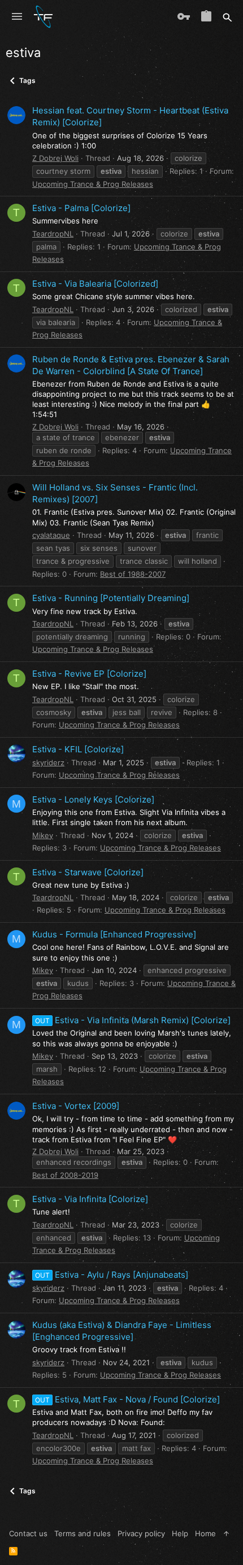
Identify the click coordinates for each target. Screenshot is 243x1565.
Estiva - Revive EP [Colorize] (89, 673)
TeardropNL (52, 233)
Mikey (42, 835)
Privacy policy (141, 1533)
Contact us (28, 1533)
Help (180, 1533)
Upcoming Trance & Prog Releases (92, 183)
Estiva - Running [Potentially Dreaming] (110, 598)
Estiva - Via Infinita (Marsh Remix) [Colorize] (133, 1020)
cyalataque (51, 535)
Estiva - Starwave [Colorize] (88, 872)
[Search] (227, 17)
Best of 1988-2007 (133, 573)
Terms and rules (82, 1533)
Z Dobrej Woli (55, 158)
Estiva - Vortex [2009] (75, 1106)
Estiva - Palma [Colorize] (81, 208)
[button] (17, 17)
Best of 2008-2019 (65, 1175)
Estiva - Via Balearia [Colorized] (95, 283)
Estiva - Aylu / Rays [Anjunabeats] (111, 1274)
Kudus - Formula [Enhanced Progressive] (114, 934)
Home (205, 1533)
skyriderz (48, 762)
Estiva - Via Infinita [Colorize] (90, 1199)
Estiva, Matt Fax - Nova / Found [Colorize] (127, 1399)
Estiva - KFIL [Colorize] (78, 749)
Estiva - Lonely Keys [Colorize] (93, 799)
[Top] (226, 1533)
